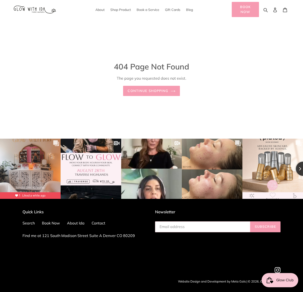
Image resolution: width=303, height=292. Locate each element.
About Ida (76, 223)
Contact (98, 223)
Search (28, 223)
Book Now (245, 9)
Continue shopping (148, 91)
